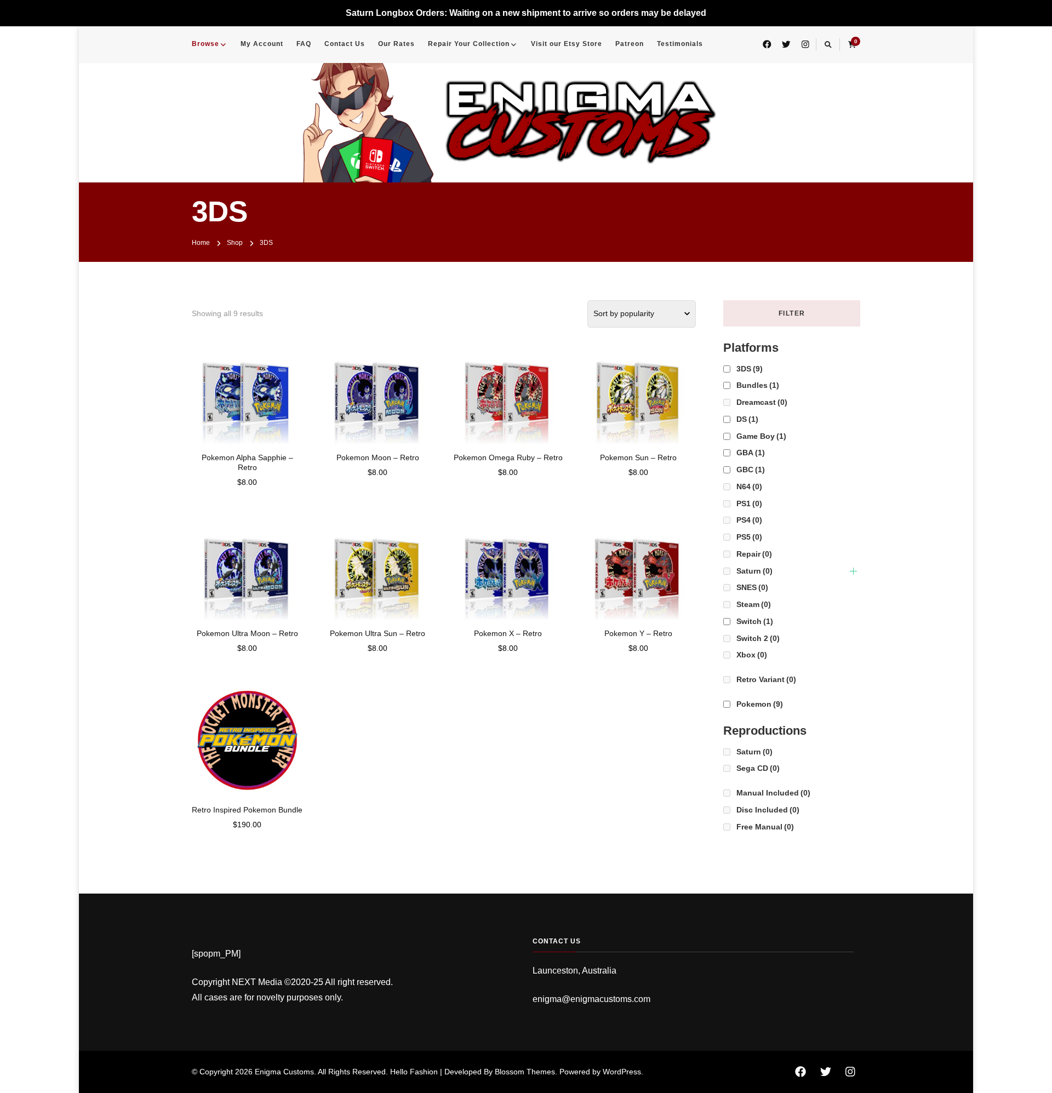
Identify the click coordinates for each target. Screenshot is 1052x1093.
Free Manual (765, 826)
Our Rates (396, 44)
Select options (247, 394)
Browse (205, 44)
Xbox (751, 654)
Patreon (629, 44)
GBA (750, 452)
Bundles (757, 385)
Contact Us (344, 44)
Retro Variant (766, 679)
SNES (752, 587)
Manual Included (773, 792)
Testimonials (680, 44)
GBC (750, 469)
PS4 (749, 520)
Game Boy (761, 436)
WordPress (622, 1071)
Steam (753, 604)
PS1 (749, 503)
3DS (749, 368)
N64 (749, 486)
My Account (262, 44)
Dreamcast (761, 402)
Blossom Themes (525, 1071)
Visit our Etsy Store (566, 44)
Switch (754, 621)
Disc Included (767, 809)
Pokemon (759, 704)
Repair (754, 554)
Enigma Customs (284, 1071)
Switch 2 (758, 638)
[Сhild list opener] (853, 571)
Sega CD (758, 768)
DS (747, 419)
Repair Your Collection (469, 44)
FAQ (303, 44)
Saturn (754, 570)
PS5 (749, 537)
